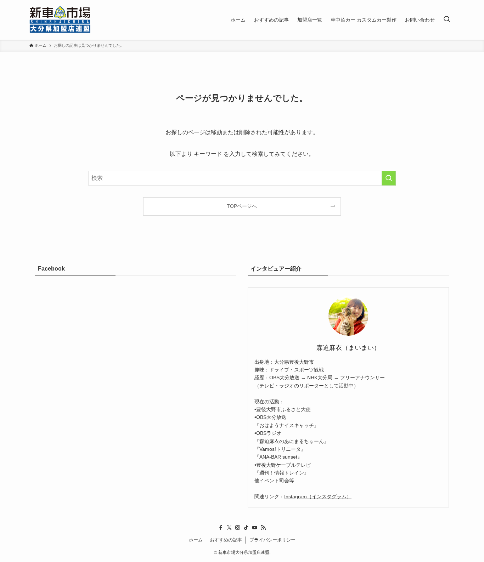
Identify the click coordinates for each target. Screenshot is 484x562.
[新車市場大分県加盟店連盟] (60, 20)
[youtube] (255, 527)
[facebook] (221, 527)
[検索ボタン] (447, 20)
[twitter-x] (229, 527)
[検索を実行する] (389, 178)
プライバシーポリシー (272, 540)
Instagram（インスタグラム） (317, 496)
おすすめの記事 (226, 540)
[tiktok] (246, 527)
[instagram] (238, 527)
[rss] (263, 527)
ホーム (196, 540)
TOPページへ (242, 206)
